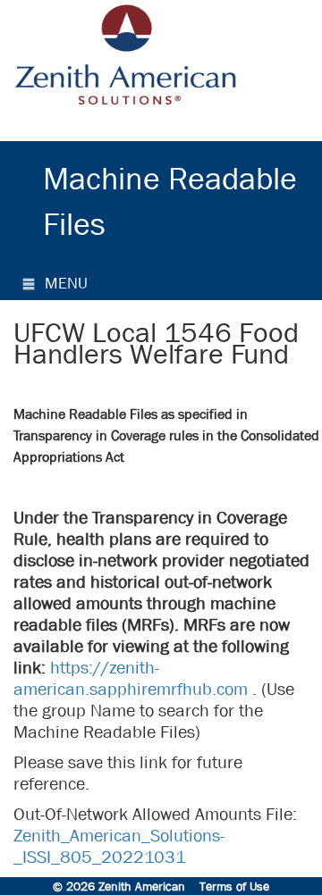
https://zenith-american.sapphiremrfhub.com (130, 678)
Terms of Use (234, 886)
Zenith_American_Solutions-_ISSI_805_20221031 (119, 846)
